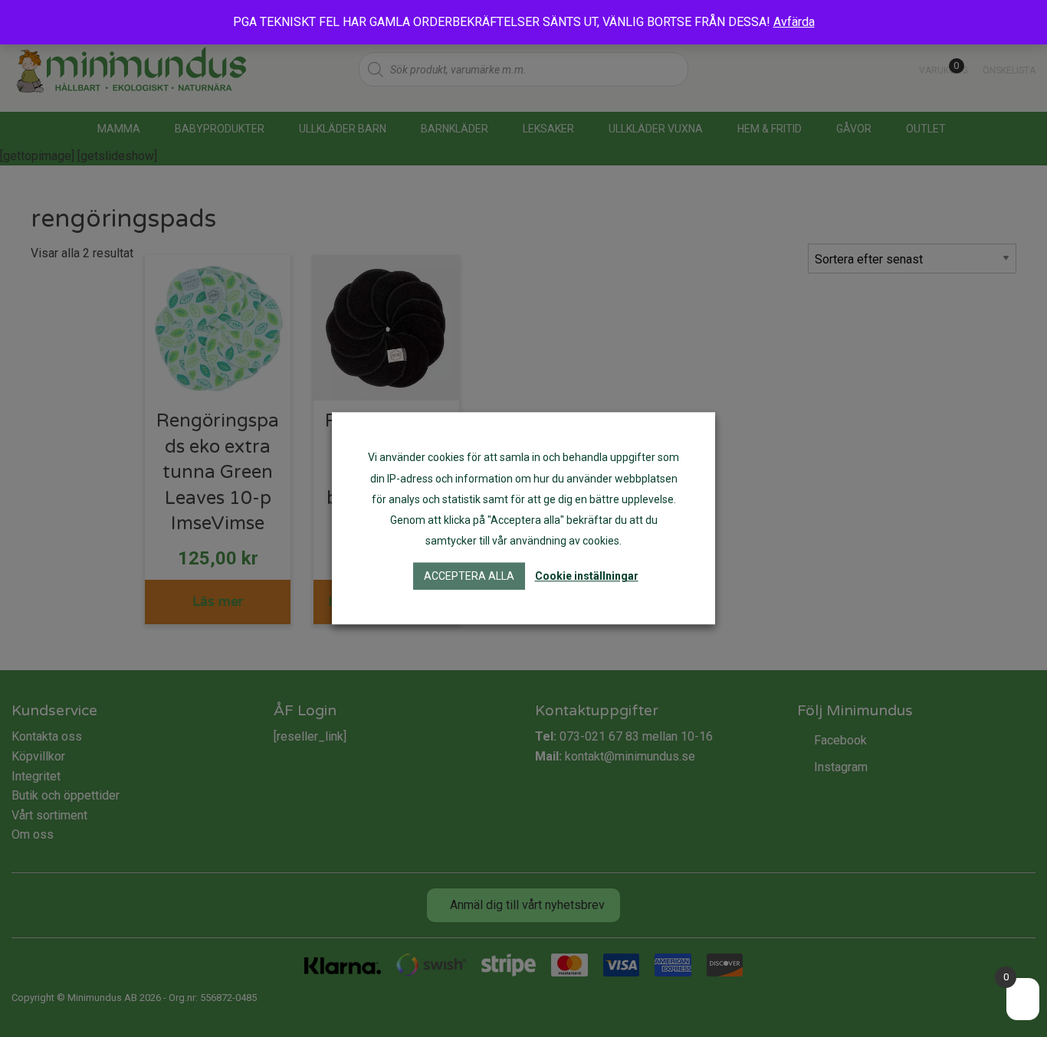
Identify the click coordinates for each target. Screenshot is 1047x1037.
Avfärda (794, 22)
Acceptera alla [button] (469, 577)
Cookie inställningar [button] (586, 577)
